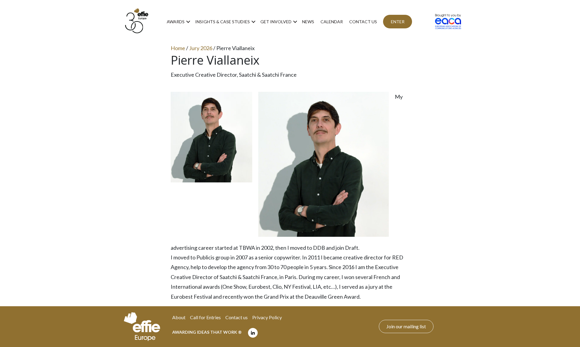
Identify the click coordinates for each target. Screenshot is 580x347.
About (178, 317)
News (308, 21)
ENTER (397, 21)
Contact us (363, 21)
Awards (176, 21)
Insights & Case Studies (222, 21)
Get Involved (276, 21)
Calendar (332, 21)
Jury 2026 (200, 48)
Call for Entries (205, 317)
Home (178, 48)
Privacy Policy (267, 317)
